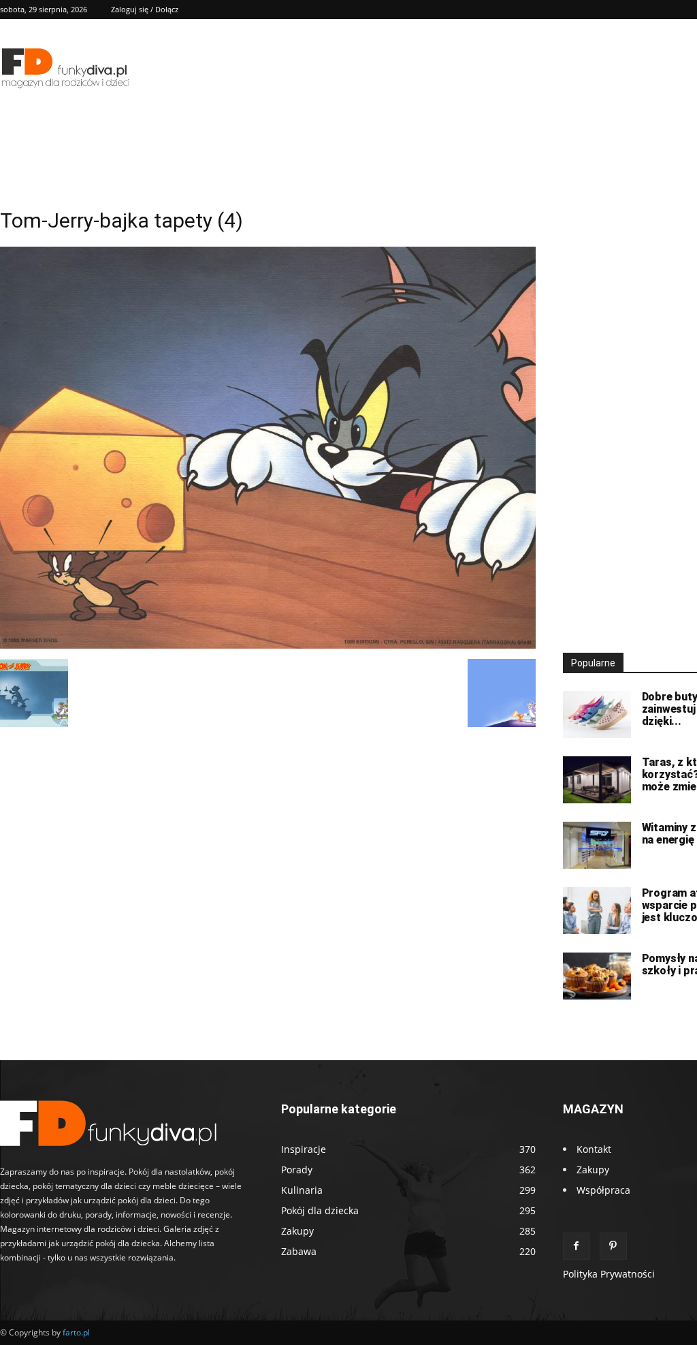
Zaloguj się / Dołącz (144, 9)
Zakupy (593, 1169)
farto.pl (76, 1332)
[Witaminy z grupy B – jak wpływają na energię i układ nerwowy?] (597, 845)
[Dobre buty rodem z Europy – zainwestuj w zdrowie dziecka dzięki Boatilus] (597, 714)
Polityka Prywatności (609, 1273)
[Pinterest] (613, 1246)
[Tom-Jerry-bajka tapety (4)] (268, 645)
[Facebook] (576, 1246)
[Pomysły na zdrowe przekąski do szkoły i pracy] (597, 976)
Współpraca (603, 1190)
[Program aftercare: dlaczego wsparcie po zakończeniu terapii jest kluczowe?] (597, 910)
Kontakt (594, 1149)
